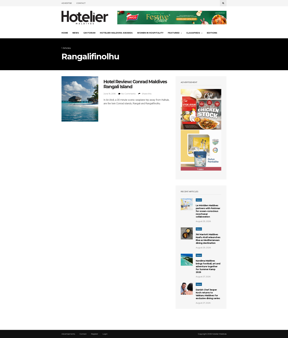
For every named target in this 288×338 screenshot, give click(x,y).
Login (105, 334)
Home (65, 33)
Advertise (67, 3)
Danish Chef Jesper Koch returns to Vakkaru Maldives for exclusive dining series (208, 294)
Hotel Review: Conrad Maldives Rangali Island (135, 84)
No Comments (128, 93)
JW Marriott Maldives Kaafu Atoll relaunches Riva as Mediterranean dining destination (208, 238)
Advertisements (68, 334)
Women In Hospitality (150, 33)
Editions (212, 33)
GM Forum (89, 33)
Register (94, 334)
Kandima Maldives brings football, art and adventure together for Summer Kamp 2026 (208, 266)
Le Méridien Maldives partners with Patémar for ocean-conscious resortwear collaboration (208, 211)
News (75, 33)
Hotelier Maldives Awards (116, 33)
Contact (81, 3)
